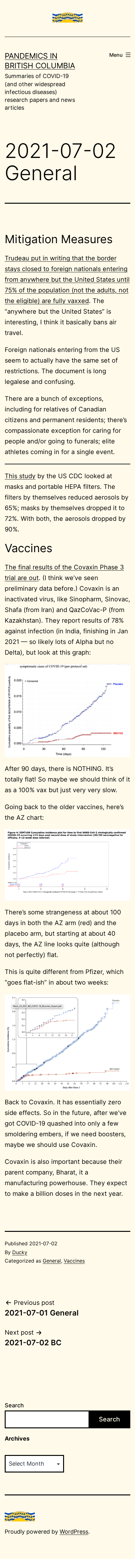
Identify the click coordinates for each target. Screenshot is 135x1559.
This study (20, 476)
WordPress (74, 1531)
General (52, 1261)
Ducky (19, 1252)
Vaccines (74, 1261)
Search (14, 1405)
